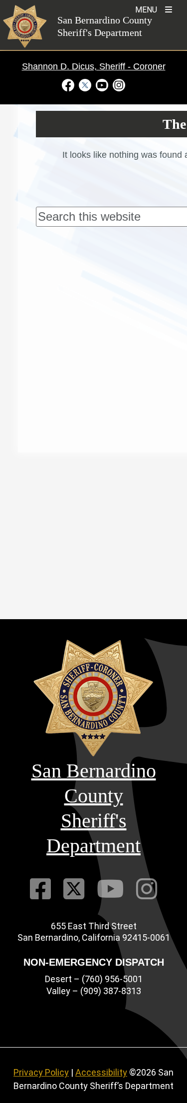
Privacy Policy (41, 1072)
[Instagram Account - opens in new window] (118, 84)
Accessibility (101, 1072)
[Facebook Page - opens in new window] (69, 84)
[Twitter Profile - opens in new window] (85, 84)
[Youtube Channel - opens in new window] (102, 84)
